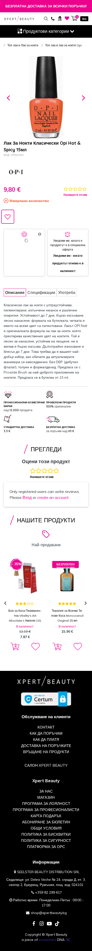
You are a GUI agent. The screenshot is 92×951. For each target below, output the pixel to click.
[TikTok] (57, 924)
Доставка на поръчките (46, 745)
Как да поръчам (46, 733)
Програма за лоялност (46, 803)
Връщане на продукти (46, 751)
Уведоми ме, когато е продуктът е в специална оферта (67, 245)
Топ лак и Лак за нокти (22, 45)
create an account (53, 497)
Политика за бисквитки (46, 834)
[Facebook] (33, 924)
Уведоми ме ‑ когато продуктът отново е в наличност (67, 263)
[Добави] (14, 647)
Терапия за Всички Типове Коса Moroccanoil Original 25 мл (67, 615)
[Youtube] (49, 924)
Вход (27, 497)
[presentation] (5, 603)
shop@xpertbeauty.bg (49, 913)
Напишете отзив (75, 195)
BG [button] (84, 19)
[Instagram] (41, 924)
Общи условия (46, 828)
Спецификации (41, 292)
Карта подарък (46, 816)
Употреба (66, 292)
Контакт (46, 727)
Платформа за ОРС (46, 846)
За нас (46, 791)
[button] (8, 97)
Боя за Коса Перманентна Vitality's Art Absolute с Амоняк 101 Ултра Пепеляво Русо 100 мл (24, 616)
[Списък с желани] (67, 18)
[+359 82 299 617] (53, 18)
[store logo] (19, 18)
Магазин (46, 797)
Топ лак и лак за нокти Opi (63, 45)
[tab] (15, 292)
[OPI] (16, 172)
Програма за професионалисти (46, 809)
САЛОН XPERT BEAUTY (46, 765)
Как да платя (46, 739)
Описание (15, 292)
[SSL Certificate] (46, 698)
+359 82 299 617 (48, 892)
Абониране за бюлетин (46, 822)
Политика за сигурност (46, 840)
